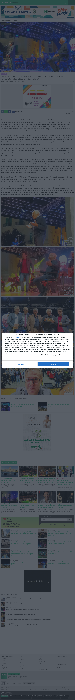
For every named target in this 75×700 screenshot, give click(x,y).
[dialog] (37, 350)
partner (18, 337)
